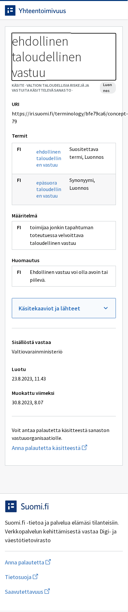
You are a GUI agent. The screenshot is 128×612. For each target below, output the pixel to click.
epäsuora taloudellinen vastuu (48, 189)
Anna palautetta (54, 562)
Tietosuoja (53, 577)
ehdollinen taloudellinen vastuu (48, 158)
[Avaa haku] (103, 10)
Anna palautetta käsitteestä (64, 447)
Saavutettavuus (64, 591)
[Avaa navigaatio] (116, 10)
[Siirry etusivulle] (51, 10)
